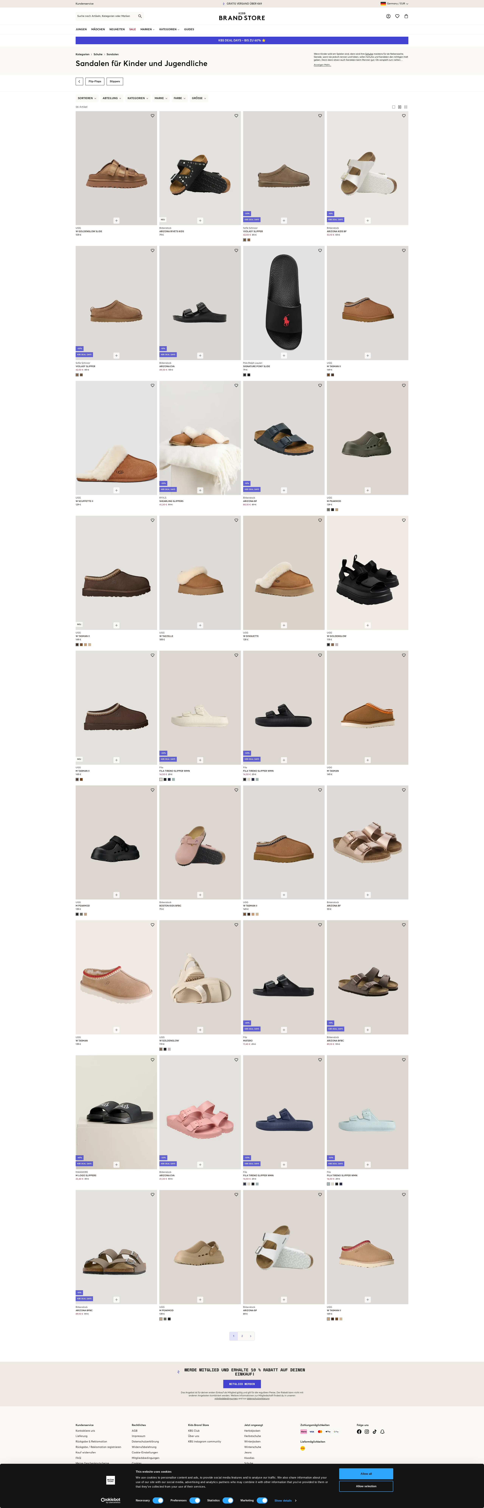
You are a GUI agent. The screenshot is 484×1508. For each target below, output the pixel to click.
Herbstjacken (252, 1431)
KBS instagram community (204, 1441)
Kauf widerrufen (86, 1452)
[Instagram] (367, 1431)
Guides (189, 29)
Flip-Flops (95, 81)
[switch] (194, 1500)
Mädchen (98, 29)
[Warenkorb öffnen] (406, 16)
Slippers (115, 81)
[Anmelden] (388, 16)
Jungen (81, 29)
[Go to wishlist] (397, 16)
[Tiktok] (374, 1431)
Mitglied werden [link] (242, 1384)
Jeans (247, 1452)
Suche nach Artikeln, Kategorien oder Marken (103, 16)
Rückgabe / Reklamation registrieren (98, 1447)
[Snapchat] (382, 1431)
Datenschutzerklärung (145, 1441)
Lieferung (81, 1436)
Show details (283, 1500)
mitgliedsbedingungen (226, 1399)
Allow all (366, 1473)
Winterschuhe (252, 1447)
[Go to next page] (250, 1336)
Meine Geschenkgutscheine (92, 1463)
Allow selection (366, 1486)
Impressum (138, 1436)
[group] (399, 107)
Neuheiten (117, 29)
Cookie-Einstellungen (145, 1452)
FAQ (78, 1458)
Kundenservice (85, 3)
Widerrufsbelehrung (144, 1447)
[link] (242, 16)
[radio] (393, 107)
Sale (132, 29)
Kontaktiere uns (85, 1431)
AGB (134, 1431)
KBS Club (194, 1431)
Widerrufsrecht (226, 3)
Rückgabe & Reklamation (91, 1441)
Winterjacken (252, 1441)
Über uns (193, 1436)
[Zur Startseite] (242, 16)
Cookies (136, 1463)
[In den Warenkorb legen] (116, 221)
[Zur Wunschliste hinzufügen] (152, 115)
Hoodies (249, 1458)
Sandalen (113, 54)
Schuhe (98, 54)
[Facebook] (359, 1431)
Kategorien (168, 29)
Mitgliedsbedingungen (145, 1458)
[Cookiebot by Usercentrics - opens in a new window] (110, 1500)
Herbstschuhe (252, 1436)
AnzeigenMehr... (322, 65)
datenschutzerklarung (258, 1399)
